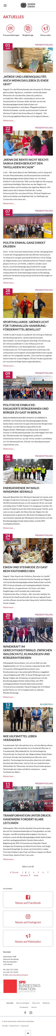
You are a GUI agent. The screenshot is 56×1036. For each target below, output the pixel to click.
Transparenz (23, 1007)
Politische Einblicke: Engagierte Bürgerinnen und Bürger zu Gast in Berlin (26, 408)
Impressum (25, 1026)
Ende (36, 875)
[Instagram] (31, 1013)
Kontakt (5, 1026)
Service (34, 1007)
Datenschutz (14, 1026)
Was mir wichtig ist (22, 1003)
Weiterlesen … (9, 120)
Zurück (15, 872)
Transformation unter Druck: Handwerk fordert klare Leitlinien (27, 819)
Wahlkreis (46, 1003)
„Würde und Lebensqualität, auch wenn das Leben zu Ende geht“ (26, 80)
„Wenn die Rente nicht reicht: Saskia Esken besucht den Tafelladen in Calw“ (26, 163)
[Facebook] (25, 1013)
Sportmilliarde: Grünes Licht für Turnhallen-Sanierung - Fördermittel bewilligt (26, 325)
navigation (5, 5)
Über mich (36, 1003)
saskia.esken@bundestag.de (18, 975)
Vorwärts (24, 875)
